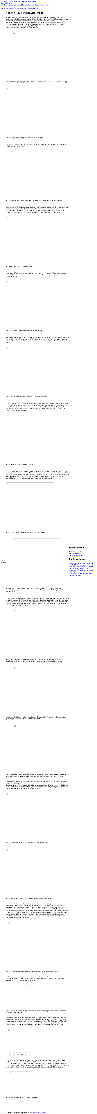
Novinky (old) (44, 5)
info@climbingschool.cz (76, 555)
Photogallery (31, 5)
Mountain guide (11, 5)
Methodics (4, 1)
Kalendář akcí (73, 563)
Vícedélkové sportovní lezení (27, 1)
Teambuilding (81, 573)
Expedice (74, 573)
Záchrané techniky (22, 8)
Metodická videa (33, 8)
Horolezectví (4, 8)
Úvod (2, 5)
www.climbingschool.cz (40, 1112)
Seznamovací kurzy (83, 563)
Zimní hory (85, 570)
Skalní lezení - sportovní (78, 566)
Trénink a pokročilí (83, 565)
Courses (18, 5)
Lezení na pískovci (79, 568)
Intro (5, 5)
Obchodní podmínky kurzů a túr (80, 574)
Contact (37, 5)
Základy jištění (13, 1)
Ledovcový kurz (77, 570)
